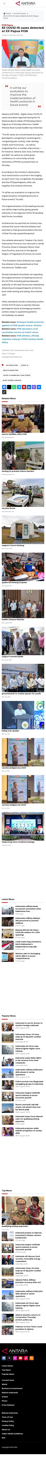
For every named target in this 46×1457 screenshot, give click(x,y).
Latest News (8, 899)
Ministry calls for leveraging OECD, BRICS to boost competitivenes (27, 956)
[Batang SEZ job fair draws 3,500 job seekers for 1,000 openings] (8, 933)
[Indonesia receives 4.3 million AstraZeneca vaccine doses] (23, 492)
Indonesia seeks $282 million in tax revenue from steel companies (28, 1060)
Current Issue (20, 13)
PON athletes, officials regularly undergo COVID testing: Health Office (22, 339)
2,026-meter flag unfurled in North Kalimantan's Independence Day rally (28, 944)
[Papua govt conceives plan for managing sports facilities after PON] (23, 418)
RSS (3, 1438)
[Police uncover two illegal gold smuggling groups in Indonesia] (8, 1085)
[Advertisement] (23, 872)
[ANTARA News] (25, 3)
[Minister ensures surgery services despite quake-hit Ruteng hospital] (23, 567)
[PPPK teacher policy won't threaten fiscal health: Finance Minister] (23, 604)
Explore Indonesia (10, 1393)
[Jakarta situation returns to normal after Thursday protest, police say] (8, 1318)
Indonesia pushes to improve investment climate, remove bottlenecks (28, 1235)
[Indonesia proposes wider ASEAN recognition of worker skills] (8, 1132)
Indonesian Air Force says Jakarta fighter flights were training (27, 1048)
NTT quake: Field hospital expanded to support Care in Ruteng (20, 544)
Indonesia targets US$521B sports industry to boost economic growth (27, 1095)
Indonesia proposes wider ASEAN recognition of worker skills (28, 1130)
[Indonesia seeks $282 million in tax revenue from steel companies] (8, 1061)
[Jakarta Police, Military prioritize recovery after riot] (8, 1283)
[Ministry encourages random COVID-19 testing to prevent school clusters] (23, 455)
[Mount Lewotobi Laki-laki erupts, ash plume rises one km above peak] (8, 1108)
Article (5, 1397)
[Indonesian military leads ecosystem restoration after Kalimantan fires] (8, 910)
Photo (4, 1401)
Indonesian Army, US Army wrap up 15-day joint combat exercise (28, 1036)
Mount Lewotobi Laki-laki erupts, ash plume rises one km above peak (27, 1107)
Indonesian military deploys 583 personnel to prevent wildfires (27, 920)
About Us (6, 1429)
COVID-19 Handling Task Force (16, 375)
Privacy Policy (8, 1421)
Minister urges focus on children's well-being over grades (20, 729)
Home (8, 13)
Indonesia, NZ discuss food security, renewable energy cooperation (27, 1258)
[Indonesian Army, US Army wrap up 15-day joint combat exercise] (8, 1038)
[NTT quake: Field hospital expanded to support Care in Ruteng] (23, 530)
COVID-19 (24, 365)
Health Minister (10, 370)
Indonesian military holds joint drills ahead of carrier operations (29, 1072)
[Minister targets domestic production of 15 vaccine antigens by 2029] (23, 789)
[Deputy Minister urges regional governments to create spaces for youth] (23, 678)
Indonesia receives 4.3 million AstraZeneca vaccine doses (22, 507)
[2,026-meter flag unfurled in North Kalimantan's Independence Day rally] (8, 945)
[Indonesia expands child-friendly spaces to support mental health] (23, 641)
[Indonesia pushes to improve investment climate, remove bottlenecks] (8, 1236)
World (4, 1384)
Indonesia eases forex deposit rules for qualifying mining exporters (29, 1118)
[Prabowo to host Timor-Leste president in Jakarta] (8, 1330)
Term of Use (7, 1417)
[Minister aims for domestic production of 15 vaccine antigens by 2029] (23, 752)
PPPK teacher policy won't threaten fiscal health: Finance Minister (21, 618)
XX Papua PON (12, 365)
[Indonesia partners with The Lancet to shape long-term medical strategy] (23, 826)
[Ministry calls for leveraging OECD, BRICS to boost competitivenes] (8, 957)
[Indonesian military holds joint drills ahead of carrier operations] (8, 1073)
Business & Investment (12, 1388)
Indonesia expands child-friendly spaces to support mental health (22, 655)
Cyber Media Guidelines (12, 1434)
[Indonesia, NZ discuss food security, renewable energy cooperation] (8, 1260)
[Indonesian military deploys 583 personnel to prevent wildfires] (8, 921)
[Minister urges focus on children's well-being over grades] (23, 715)
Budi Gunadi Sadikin (12, 380)
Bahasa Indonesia (10, 1413)
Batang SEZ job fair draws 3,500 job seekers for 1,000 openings (27, 932)
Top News (7, 1190)
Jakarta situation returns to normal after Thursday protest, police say (27, 1317)
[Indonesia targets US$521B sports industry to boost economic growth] (8, 1096)
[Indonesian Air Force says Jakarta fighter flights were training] (8, 1049)
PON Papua (7, 25)
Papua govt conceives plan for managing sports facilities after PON (21, 433)
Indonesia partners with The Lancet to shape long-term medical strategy (20, 840)
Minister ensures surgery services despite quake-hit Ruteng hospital (22, 581)
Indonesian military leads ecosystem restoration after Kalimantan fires (28, 908)
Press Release (8, 1405)
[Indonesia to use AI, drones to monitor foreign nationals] (8, 1026)
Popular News (9, 1016)
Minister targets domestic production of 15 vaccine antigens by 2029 (22, 803)
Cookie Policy (8, 1425)
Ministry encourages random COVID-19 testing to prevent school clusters (20, 470)
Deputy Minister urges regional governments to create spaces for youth (21, 692)
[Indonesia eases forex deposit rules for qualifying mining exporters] (8, 1120)
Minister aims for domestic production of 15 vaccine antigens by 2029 (23, 766)
